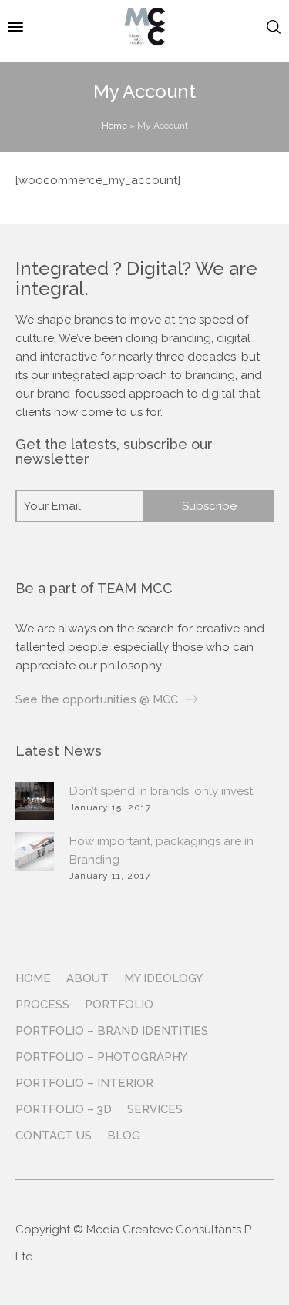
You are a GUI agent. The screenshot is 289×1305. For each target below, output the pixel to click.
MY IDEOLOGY (163, 978)
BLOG (123, 1135)
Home (114, 125)
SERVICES (155, 1109)
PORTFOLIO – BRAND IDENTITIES (111, 1031)
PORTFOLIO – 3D (63, 1109)
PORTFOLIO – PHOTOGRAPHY (101, 1057)
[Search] (273, 27)
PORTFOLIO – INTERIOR (84, 1083)
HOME (33, 978)
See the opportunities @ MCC (96, 699)
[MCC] (144, 27)
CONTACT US (53, 1135)
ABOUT (87, 978)
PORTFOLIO (119, 1004)
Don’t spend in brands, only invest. (162, 791)
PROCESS (42, 1004)
